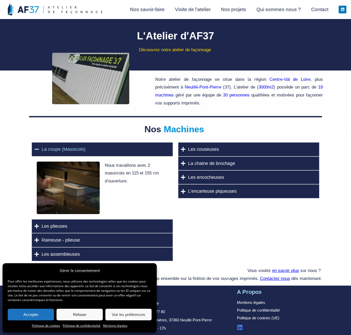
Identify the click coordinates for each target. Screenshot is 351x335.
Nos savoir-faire (147, 9)
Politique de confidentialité (81, 325)
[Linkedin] (342, 9)
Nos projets (233, 9)
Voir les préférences (128, 314)
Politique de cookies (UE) (258, 318)
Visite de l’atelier (193, 9)
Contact (319, 9)
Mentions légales (115, 325)
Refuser (79, 314)
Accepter (31, 314)
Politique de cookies (46, 325)
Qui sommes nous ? (278, 9)
